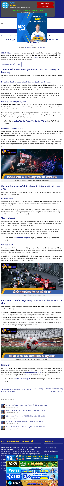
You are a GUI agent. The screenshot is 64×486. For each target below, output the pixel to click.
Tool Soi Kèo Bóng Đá (21, 237)
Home (3, 36)
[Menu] (2, 23)
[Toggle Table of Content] (18, 64)
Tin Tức (8, 36)
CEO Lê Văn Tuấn (40, 47)
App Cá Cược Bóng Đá (21, 379)
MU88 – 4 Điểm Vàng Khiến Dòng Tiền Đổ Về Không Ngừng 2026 (26, 405)
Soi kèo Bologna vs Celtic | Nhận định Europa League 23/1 (24, 421)
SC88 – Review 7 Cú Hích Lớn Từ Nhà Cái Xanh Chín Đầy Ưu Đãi (25, 416)
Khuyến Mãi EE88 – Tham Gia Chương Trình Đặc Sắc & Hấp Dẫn (26, 427)
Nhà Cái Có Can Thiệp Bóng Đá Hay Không (29, 121)
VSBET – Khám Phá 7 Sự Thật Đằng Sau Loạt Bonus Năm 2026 (25, 410)
